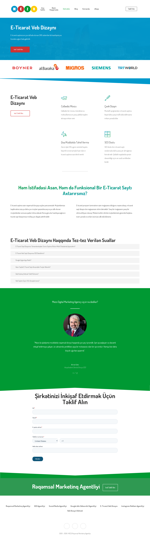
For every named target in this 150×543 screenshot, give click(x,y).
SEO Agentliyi (39, 506)
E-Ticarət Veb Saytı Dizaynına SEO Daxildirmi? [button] (30, 253)
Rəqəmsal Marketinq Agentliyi (18, 506)
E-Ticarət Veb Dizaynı (109, 506)
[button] (20, 49)
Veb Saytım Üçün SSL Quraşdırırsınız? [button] (27, 281)
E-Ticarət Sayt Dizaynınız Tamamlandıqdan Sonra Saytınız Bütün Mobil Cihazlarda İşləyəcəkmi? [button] (45, 246)
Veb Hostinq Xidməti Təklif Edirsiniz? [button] (27, 274)
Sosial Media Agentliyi (58, 506)
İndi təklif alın (110, 487)
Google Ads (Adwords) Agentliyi (83, 506)
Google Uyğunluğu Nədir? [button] (23, 260)
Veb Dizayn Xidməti (75, 511)
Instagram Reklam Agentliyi (132, 506)
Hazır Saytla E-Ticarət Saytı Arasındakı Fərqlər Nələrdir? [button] (33, 267)
